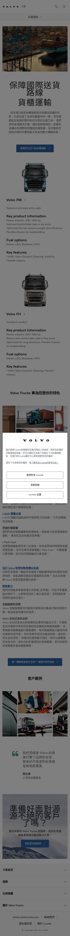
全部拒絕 (35, 485)
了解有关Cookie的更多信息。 (45, 463)
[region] (35, 468)
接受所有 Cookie (35, 475)
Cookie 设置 (35, 494)
